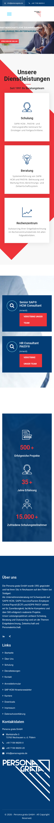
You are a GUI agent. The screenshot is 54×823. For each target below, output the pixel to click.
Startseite (9, 652)
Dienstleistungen (12, 670)
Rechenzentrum (27, 223)
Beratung (27, 170)
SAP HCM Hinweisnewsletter (18, 689)
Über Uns (9, 658)
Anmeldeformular (12, 683)
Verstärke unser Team (33, 319)
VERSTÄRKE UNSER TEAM (30, 360)
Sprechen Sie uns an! (9, 41)
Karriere (8, 695)
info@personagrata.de (15, 3)
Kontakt (8, 676)
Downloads (9, 701)
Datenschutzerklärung (14, 713)
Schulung (27, 118)
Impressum (9, 707)
